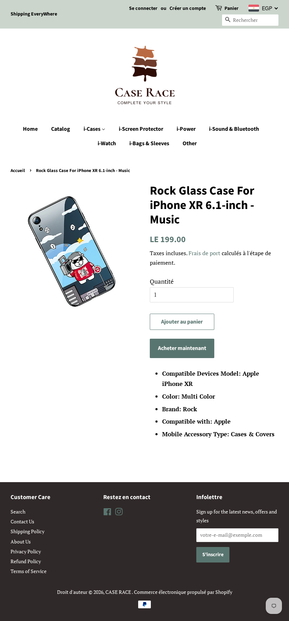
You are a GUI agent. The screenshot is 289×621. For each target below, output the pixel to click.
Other (190, 143)
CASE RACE (118, 592)
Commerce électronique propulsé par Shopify (183, 592)
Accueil (18, 170)
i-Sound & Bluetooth (234, 129)
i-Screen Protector (141, 129)
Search (18, 511)
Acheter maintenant (182, 348)
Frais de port (204, 253)
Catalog (60, 129)
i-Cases (93, 129)
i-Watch (107, 143)
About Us (21, 541)
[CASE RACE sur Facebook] (107, 513)
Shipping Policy (27, 531)
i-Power (186, 129)
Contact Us (22, 521)
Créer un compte (188, 8)
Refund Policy (26, 561)
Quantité (162, 281)
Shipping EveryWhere (34, 14)
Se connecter (143, 8)
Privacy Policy (26, 551)
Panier (232, 8)
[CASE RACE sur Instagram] (119, 513)
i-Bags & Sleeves (149, 143)
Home (30, 129)
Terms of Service (29, 571)
